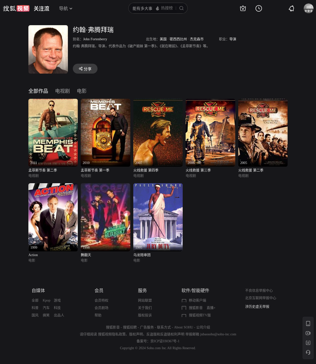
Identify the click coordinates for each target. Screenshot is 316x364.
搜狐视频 (16, 8)
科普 (35, 308)
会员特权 (101, 300)
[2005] (263, 102)
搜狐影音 (196, 308)
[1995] (158, 186)
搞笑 (46, 315)
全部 (35, 300)
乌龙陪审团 (142, 255)
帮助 (98, 315)
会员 (99, 290)
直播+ (211, 308)
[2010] (105, 102)
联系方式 (164, 327)
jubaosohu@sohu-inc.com (218, 334)
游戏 (57, 300)
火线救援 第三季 (198, 170)
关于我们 (145, 308)
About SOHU (183, 327)
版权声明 (136, 334)
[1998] (105, 186)
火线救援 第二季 (250, 170)
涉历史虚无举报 (257, 306)
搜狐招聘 (130, 327)
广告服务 (147, 327)
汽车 (46, 308)
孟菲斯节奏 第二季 (42, 170)
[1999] (53, 186)
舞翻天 (86, 255)
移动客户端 (197, 300)
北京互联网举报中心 (260, 298)
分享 (88, 69)
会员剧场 (101, 308)
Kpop (46, 300)
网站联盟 (145, 300)
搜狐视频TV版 (200, 315)
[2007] (158, 102)
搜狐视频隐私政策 (112, 334)
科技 (57, 308)
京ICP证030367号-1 (164, 341)
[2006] (210, 102)
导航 (63, 8)
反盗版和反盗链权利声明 (165, 334)
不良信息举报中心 (259, 290)
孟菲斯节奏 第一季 (95, 170)
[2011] (53, 102)
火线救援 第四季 (145, 170)
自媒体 (38, 290)
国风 (35, 315)
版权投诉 (145, 315)
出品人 (59, 315)
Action (33, 255)
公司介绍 (203, 327)
